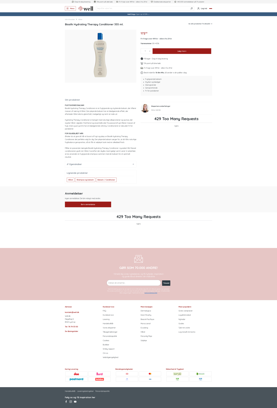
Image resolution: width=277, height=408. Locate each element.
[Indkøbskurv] (210, 8)
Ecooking (144, 328)
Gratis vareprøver (186, 311)
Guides (181, 323)
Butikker (106, 345)
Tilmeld (166, 283)
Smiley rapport (109, 349)
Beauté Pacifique (147, 319)
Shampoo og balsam (85, 180)
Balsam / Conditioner (106, 180)
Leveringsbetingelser (85, 391)
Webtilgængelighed (110, 357)
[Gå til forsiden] (85, 8)
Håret (70, 180)
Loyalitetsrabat (185, 315)
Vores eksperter (109, 328)
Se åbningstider (71, 331)
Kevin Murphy (146, 315)
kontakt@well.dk (72, 312)
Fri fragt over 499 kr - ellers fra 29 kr (156, 39)
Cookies (106, 340)
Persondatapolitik (110, 336)
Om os (105, 353)
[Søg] (191, 8)
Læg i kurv (182, 51)
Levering (106, 319)
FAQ (104, 311)
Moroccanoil (146, 323)
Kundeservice (108, 315)
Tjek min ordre (184, 328)
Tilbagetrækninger (110, 332)
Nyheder (182, 319)
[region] (100, 55)
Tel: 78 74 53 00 (71, 327)
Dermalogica (146, 311)
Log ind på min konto (187, 332)
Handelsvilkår (108, 323)
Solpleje (144, 340)
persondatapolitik (151, 293)
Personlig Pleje (146, 336)
